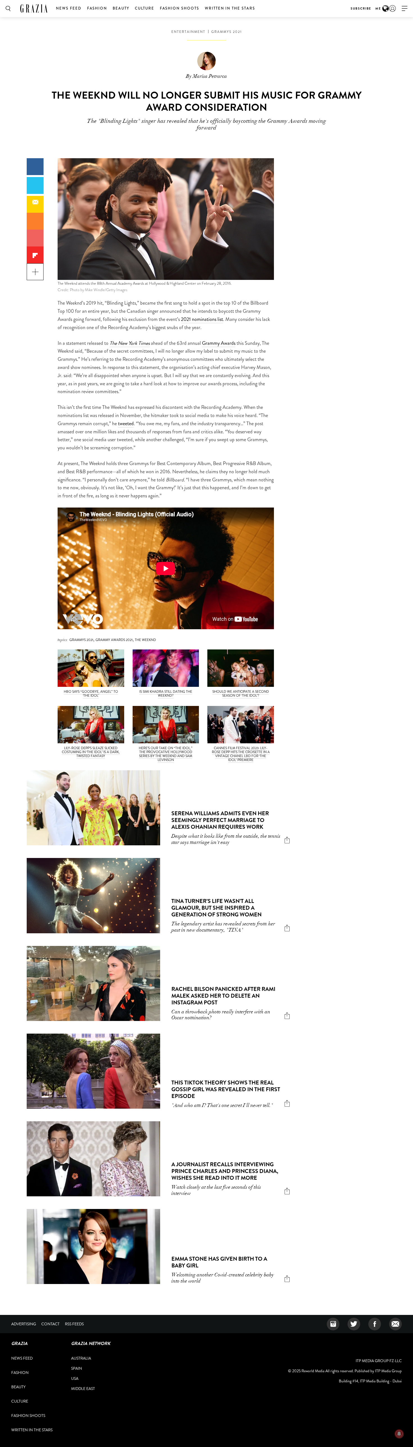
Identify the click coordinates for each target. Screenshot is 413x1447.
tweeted (126, 423)
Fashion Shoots (179, 8)
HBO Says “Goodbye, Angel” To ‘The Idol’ (91, 693)
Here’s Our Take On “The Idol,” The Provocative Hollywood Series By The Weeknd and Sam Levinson (165, 754)
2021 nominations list (202, 319)
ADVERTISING (23, 1324)
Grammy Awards (218, 343)
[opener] (404, 8)
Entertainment (188, 31)
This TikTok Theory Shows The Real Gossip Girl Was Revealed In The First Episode (225, 1089)
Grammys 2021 (226, 31)
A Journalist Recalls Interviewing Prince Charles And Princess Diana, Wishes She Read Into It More (224, 1171)
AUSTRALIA (81, 1358)
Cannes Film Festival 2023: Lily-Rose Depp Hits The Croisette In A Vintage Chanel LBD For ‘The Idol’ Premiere (241, 754)
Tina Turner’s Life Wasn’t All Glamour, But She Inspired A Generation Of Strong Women (216, 908)
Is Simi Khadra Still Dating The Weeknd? (165, 693)
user (392, 8)
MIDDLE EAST (83, 1388)
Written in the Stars (230, 8)
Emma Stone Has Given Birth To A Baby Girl (219, 1262)
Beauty (121, 8)
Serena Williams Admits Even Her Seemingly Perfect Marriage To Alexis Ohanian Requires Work (220, 820)
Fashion (97, 8)
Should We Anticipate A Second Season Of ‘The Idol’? (240, 693)
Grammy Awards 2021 (114, 639)
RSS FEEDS (74, 1324)
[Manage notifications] (399, 1433)
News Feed (68, 8)
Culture (144, 8)
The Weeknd (145, 639)
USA (74, 1378)
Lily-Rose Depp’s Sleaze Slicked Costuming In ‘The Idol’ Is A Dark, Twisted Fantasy (91, 752)
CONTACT (50, 1324)
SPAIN (76, 1368)
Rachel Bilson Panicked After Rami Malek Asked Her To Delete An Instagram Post (223, 996)
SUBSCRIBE (361, 8)
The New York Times (130, 343)
